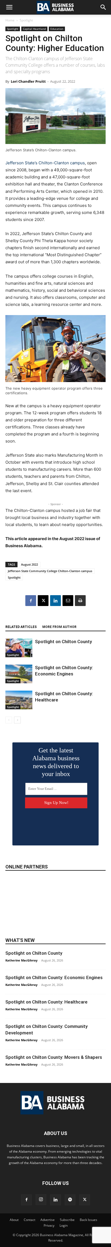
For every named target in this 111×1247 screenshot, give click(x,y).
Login (64, 1225)
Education (56, 29)
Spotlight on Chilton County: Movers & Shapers (53, 1057)
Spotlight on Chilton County (63, 641)
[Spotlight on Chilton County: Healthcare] (18, 700)
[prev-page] (8, 720)
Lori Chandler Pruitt (28, 81)
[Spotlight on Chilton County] (18, 648)
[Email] (68, 600)
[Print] (80, 600)
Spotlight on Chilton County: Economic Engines (54, 977)
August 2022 (29, 564)
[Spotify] (70, 1199)
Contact (29, 1219)
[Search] (103, 7)
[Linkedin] (55, 600)
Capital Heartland (34, 29)
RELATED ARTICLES (21, 627)
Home (10, 20)
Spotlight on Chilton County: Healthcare (46, 1002)
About (14, 1219)
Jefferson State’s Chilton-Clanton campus (45, 162)
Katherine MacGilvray (21, 960)
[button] (9, 7)
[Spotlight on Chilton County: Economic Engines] (18, 674)
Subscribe (67, 1219)
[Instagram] (41, 1199)
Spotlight (26, 20)
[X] (43, 600)
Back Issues (88, 1219)
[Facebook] (30, 600)
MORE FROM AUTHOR (59, 627)
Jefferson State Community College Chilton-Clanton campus (50, 571)
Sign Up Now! (56, 802)
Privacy (49, 1225)
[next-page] (17, 720)
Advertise (47, 1219)
